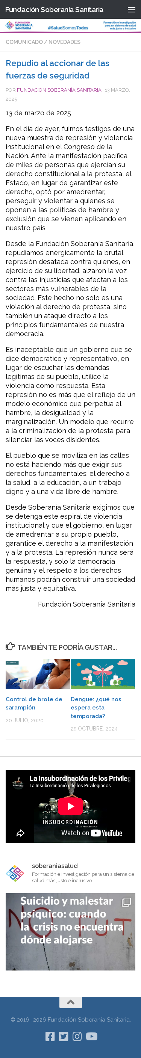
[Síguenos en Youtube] (91, 1036)
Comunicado (24, 42)
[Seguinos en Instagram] (77, 1036)
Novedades (64, 42)
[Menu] (131, 9)
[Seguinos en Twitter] (64, 1036)
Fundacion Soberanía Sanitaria (59, 90)
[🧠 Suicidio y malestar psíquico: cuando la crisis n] (70, 958)
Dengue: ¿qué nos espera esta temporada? (96, 708)
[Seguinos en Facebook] (50, 1036)
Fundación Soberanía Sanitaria (54, 9)
